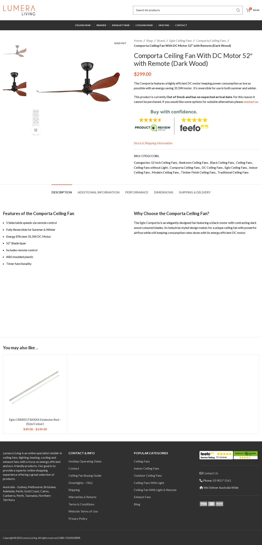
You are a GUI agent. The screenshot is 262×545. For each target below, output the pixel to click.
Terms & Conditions (81, 504)
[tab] (62, 190)
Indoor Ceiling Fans (146, 468)
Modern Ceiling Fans (165, 172)
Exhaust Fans (142, 497)
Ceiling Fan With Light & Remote (155, 490)
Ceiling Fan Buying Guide (84, 475)
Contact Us (210, 473)
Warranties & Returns (82, 497)
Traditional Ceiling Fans (233, 172)
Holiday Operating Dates (85, 461)
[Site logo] (19, 9)
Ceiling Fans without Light (151, 167)
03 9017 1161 (222, 480)
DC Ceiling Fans (212, 167)
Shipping (74, 490)
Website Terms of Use (83, 511)
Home (138, 40)
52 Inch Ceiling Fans (164, 162)
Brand (161, 40)
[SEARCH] (238, 10)
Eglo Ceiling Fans (180, 40)
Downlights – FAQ (80, 482)
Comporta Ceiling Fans (211, 40)
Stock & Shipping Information (153, 143)
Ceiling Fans (244, 162)
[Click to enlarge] (36, 130)
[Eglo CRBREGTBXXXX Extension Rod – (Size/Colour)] (35, 387)
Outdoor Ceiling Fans (148, 475)
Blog (137, 504)
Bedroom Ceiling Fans (193, 162)
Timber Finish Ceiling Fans (198, 172)
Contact (73, 468)
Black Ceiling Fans (222, 162)
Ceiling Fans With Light (149, 482)
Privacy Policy (77, 518)
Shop (149, 40)
